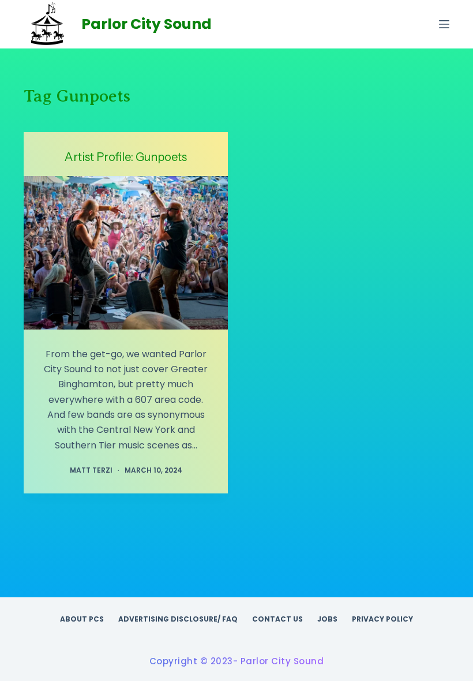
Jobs (327, 619)
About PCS (82, 619)
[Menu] (444, 24)
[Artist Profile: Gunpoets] (126, 253)
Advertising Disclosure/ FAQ (178, 619)
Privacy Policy (382, 619)
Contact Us (277, 619)
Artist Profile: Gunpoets (126, 157)
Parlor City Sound (146, 24)
